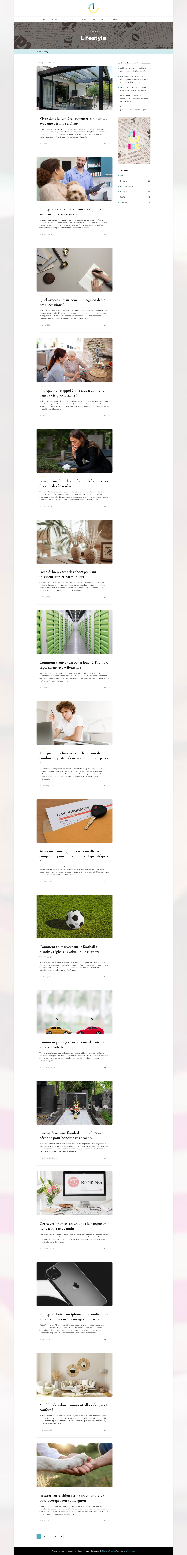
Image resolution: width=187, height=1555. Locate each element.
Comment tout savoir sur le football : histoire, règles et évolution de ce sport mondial (69, 951)
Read (106, 144)
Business (53, 19)
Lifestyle (84, 19)
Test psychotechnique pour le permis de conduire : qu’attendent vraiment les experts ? (73, 758)
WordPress (130, 1551)
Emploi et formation (69, 19)
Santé (94, 19)
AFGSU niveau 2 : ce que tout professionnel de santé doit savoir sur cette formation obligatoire (134, 79)
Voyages (104, 19)
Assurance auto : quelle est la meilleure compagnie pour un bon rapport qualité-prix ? (73, 856)
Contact (115, 19)
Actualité (41, 19)
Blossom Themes (108, 1551)
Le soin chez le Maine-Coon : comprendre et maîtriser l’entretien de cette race (134, 98)
